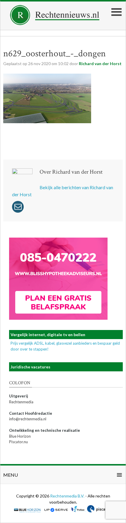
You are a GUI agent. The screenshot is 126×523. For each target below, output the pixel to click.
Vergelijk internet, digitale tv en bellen (48, 334)
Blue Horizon (20, 436)
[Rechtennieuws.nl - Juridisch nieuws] (55, 23)
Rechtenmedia (21, 402)
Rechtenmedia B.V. (67, 495)
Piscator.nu (18, 441)
